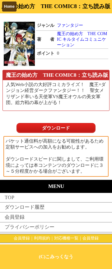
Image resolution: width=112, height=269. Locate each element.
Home (9, 6)
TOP (9, 197)
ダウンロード (56, 127)
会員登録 (15, 217)
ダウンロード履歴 (24, 207)
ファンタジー (70, 25)
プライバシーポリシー (29, 227)
